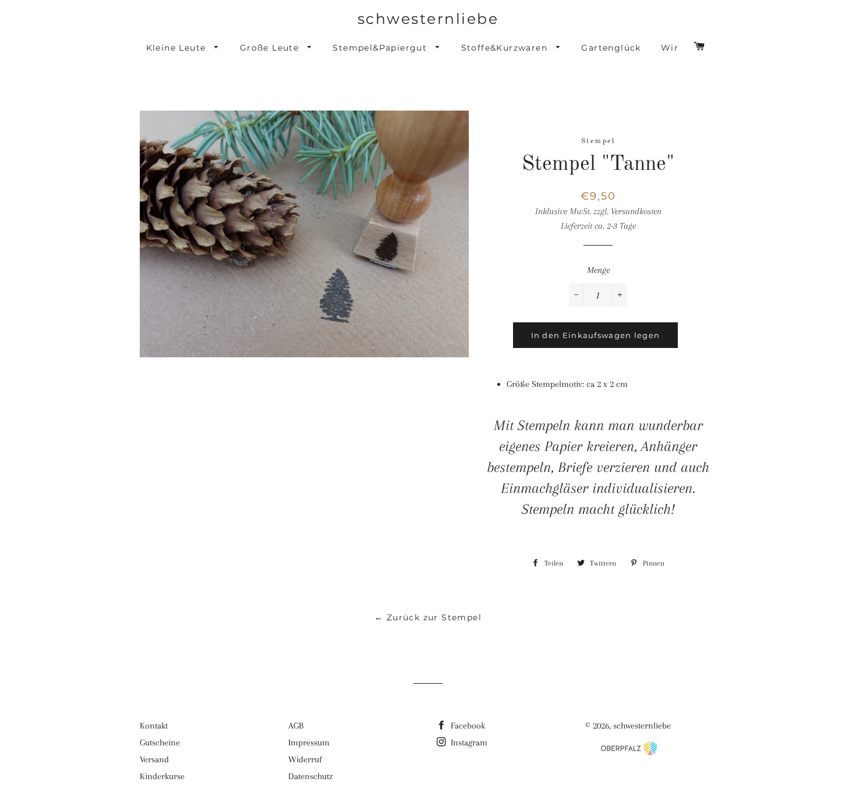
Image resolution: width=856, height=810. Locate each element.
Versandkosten (636, 211)
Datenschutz (310, 776)
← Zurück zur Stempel (428, 617)
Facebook (466, 725)
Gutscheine (160, 742)
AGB (295, 725)
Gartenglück (611, 47)
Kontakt (154, 725)
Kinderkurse (162, 776)
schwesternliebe (428, 18)
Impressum (309, 742)
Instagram (467, 742)
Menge (598, 270)
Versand (154, 759)
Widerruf (305, 759)
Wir (669, 47)
